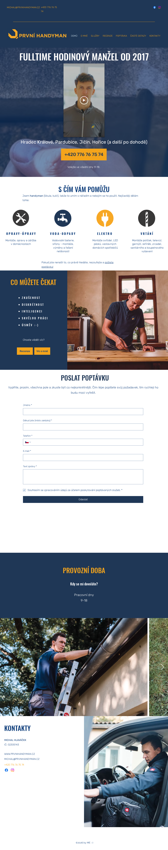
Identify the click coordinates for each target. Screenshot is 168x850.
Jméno (27, 405)
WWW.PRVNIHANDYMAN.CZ (19, 753)
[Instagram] (159, 7)
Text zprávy (30, 466)
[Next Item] (162, 667)
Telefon (27, 435)
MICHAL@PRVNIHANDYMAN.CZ (23, 7)
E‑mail (27, 451)
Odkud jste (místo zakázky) (37, 420)
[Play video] (84, 100)
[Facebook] (154, 7)
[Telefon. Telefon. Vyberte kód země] (28, 442)
